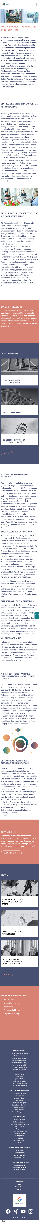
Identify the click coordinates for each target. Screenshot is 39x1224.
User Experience (19, 1096)
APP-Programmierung (19, 1129)
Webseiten (19, 1138)
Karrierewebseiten (19, 1170)
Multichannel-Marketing (19, 1060)
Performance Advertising (19, 1065)
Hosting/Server (19, 1136)
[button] (3, 1220)
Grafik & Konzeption (11, 1003)
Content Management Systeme (19, 1124)
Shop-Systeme (19, 1126)
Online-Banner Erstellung (19, 1105)
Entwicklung (8, 1006)
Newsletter (5, 844)
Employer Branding (11, 1014)
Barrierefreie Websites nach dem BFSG (12, 933)
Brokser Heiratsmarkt (12, 412)
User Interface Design (19, 1093)
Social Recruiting (19, 1165)
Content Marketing (19, 1157)
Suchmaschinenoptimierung (17, 531)
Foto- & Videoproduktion (19, 1083)
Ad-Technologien (19, 1133)
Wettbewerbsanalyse (19, 1069)
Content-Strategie (19, 1155)
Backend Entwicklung (19, 1122)
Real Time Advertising (19, 1081)
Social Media (19, 1150)
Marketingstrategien (19, 1102)
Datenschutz (19, 1187)
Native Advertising (19, 1153)
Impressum (19, 1181)
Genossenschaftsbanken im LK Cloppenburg (14, 441)
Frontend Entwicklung (19, 1119)
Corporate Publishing (12, 1010)
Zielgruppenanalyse (20, 1107)
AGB (19, 1184)
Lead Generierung (19, 1072)
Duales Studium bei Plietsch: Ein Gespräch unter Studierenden (12, 961)
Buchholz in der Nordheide (19, 690)
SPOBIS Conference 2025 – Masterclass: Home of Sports (13, 902)
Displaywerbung (19, 1074)
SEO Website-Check (20, 1140)
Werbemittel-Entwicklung (19, 1131)
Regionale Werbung (20, 1079)
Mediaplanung (19, 1109)
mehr (6, 332)
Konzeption (19, 1100)
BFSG (19, 1142)
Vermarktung (9, 999)
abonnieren (11, 853)
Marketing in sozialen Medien (17, 601)
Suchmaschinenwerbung (19, 1063)
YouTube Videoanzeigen (19, 1086)
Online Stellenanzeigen (19, 1167)
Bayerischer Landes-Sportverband (14, 381)
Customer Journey (19, 1056)
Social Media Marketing (19, 1067)
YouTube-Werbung (11, 638)
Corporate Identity (19, 1098)
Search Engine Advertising (16, 577)
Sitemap (19, 1189)
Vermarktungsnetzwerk (19, 1058)
